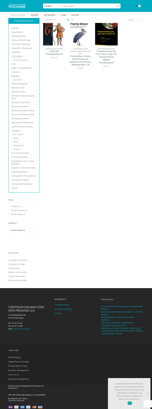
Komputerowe (18, 145)
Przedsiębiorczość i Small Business (23, 162)
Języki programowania (54, 48)
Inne (14, 64)
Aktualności (50, 15)
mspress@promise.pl (21, 329)
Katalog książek (18, 15)
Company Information (18, 260)
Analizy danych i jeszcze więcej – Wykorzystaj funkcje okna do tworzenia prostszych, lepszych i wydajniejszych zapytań (122, 331)
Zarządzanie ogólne (20, 180)
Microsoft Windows (20, 106)
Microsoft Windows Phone (23, 110)
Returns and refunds (17, 272)
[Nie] (147, 393)
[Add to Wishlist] (61, 40)
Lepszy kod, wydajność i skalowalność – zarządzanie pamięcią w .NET (118, 324)
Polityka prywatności (64, 309)
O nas (63, 15)
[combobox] (24, 230)
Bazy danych (17, 32)
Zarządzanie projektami (22, 184)
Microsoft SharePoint (21, 102)
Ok (130, 403)
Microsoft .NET (18, 87)
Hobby (15, 142)
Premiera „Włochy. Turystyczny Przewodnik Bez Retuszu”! (122, 307)
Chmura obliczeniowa (21, 40)
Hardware (16, 52)
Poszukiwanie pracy (20, 153)
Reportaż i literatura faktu (24, 167)
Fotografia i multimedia (22, 48)
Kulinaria (15, 76)
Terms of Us (13, 374)
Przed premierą (18, 210)
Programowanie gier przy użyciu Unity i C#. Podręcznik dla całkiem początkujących (106, 57)
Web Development (20, 171)
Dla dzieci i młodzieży (21, 44)
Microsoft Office (19, 91)
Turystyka (16, 149)
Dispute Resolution (16, 276)
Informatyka (77, 48)
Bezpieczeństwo (19, 36)
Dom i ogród (18, 134)
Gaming (16, 138)
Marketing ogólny (20, 83)
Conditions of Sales (16, 264)
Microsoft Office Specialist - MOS (24, 97)
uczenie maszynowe (20, 60)
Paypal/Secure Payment (18, 361)
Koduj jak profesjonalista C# (54, 52)
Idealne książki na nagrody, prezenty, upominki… (117, 318)
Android (15, 28)
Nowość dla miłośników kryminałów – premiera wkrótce (121, 313)
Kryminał (15, 72)
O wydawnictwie (62, 304)
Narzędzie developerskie (23, 122)
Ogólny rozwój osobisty (22, 126)
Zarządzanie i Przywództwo (24, 176)
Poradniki (16, 130)
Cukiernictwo (18, 80)
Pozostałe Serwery (20, 157)
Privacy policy (14, 268)
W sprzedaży (17, 214)
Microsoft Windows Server (23, 114)
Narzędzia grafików (20, 118)
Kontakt (75, 15)
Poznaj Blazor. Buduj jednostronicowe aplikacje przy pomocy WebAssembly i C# (80, 60)
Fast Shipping (14, 357)
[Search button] (118, 6)
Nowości (35, 15)
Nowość (14, 206)
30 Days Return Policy (17, 366)
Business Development (18, 370)
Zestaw (15, 188)
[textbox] (22, 230)
